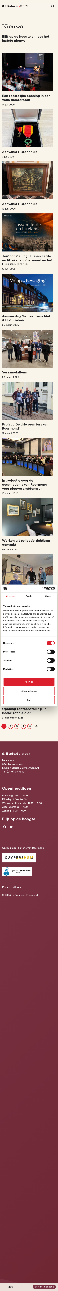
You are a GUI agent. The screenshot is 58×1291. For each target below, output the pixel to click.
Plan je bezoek (45, 1286)
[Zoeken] (53, 6)
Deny (29, 700)
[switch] (51, 652)
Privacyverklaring (12, 887)
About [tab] (47, 596)
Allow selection (29, 691)
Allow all (29, 682)
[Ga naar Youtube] (11, 826)
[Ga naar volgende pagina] (36, 726)
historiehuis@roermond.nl (24, 768)
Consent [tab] (10, 596)
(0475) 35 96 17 (15, 771)
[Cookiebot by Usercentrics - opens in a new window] (42, 588)
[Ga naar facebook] (4, 826)
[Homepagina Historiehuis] (14, 6)
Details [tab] (29, 596)
